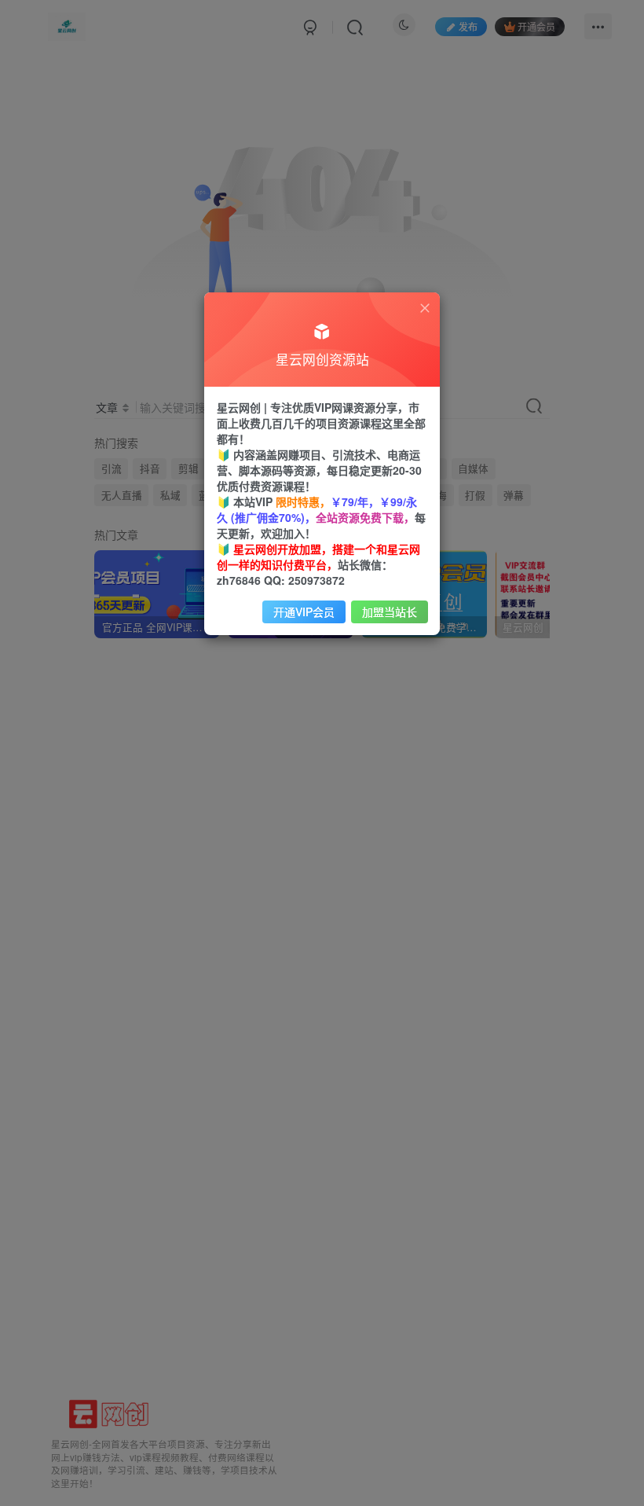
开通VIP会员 (304, 611)
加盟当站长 (389, 611)
